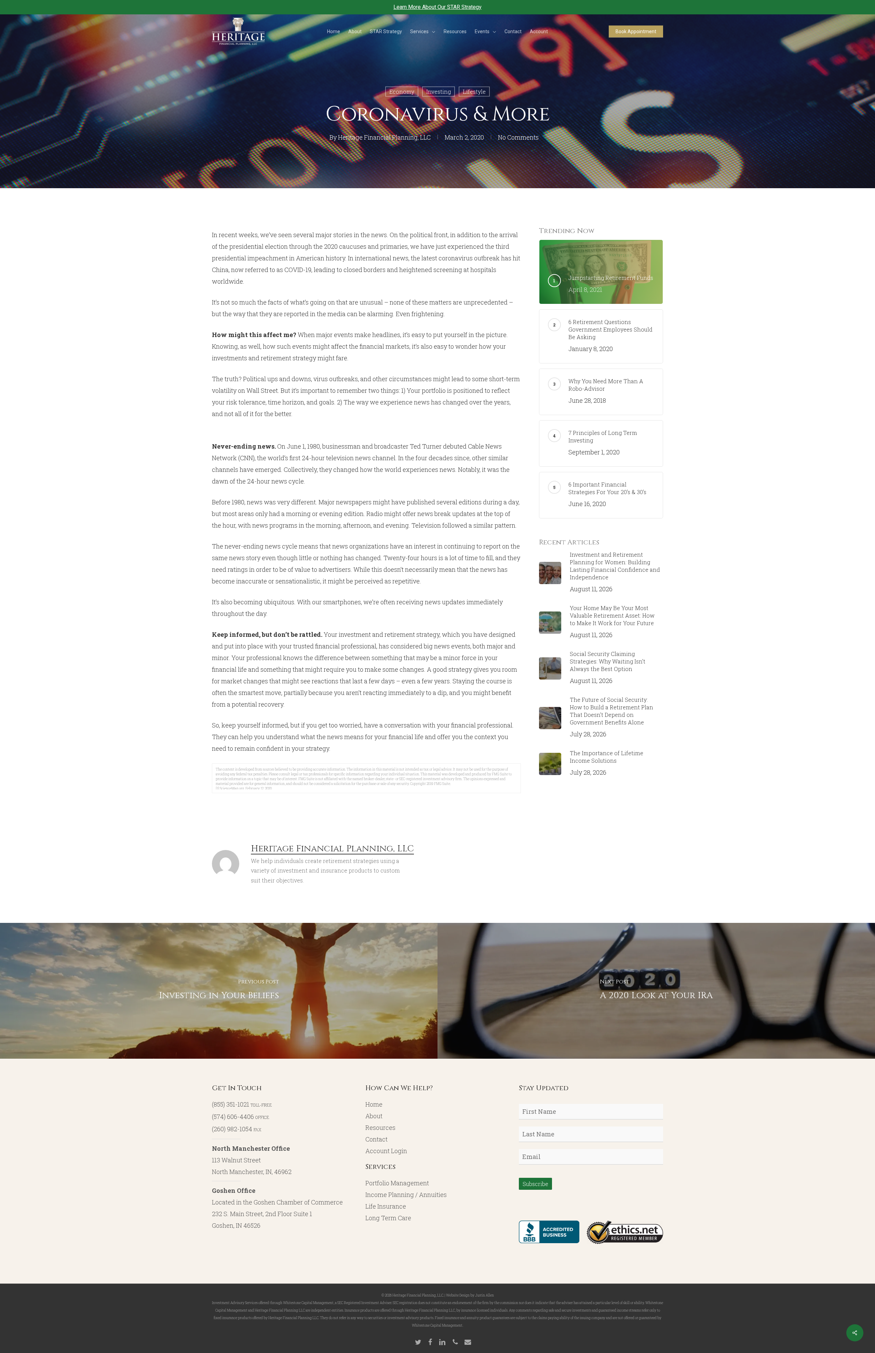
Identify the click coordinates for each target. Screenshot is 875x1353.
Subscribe (535, 1183)
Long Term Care (388, 1218)
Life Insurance (385, 1206)
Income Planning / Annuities (406, 1194)
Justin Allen (484, 1295)
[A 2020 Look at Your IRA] (656, 991)
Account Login (386, 1151)
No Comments (518, 137)
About (373, 1116)
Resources (380, 1127)
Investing (438, 91)
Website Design (458, 1295)
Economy (401, 91)
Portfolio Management (397, 1183)
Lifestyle (474, 91)
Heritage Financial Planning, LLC (384, 137)
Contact (376, 1139)
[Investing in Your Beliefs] (219, 991)
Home (373, 1104)
